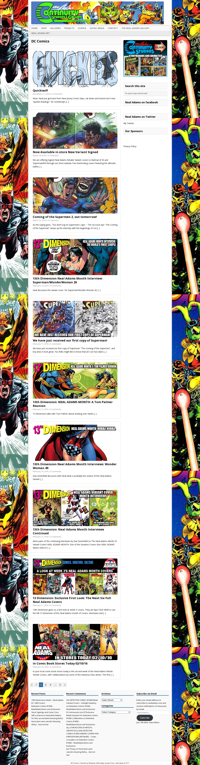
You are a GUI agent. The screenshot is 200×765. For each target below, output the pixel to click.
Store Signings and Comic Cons (45, 712)
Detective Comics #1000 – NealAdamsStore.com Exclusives (80, 742)
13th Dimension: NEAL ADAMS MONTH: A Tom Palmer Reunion (73, 404)
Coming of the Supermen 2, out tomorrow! (65, 217)
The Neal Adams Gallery (135, 28)
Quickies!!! (40, 90)
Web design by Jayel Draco (105, 763)
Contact (113, 28)
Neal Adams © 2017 (122, 763)
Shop (44, 28)
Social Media (97, 28)
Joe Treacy (71, 749)
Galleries (55, 28)
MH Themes (75, 763)
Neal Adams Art (40, 33)
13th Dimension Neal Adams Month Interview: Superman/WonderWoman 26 (68, 280)
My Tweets (128, 123)
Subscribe (144, 718)
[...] (67, 101)
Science (82, 28)
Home (34, 28)
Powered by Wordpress (87, 763)
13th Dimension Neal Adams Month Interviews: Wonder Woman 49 (75, 466)
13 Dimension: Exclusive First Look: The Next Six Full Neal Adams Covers (72, 600)
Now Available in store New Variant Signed (65, 152)
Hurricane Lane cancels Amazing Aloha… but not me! (80, 752)
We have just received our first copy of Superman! (70, 340)
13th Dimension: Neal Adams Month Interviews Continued (68, 531)
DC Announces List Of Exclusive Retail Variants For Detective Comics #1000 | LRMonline (82, 715)
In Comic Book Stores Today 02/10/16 (60, 663)
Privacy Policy (129, 146)
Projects (69, 28)
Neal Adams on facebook (141, 102)
